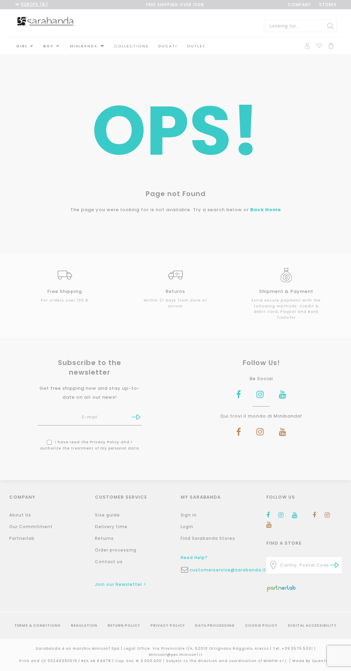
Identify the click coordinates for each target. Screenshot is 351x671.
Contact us (109, 562)
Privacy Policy (104, 442)
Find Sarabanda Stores (208, 538)
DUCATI (167, 46)
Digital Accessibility (312, 625)
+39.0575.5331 (298, 648)
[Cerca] (330, 26)
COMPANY (299, 5)
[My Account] (307, 44)
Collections (131, 46)
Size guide (107, 515)
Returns (104, 538)
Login (187, 527)
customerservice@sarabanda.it (223, 570)
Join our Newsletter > (120, 584)
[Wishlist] (319, 44)
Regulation (84, 625)
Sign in (189, 515)
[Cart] (331, 44)
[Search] (334, 565)
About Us (20, 515)
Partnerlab (22, 538)
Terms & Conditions (37, 625)
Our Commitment (31, 527)
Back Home (265, 209)
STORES (328, 5)
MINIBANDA (84, 46)
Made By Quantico (312, 660)
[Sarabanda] (45, 21)
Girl (21, 46)
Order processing (115, 550)
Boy (48, 46)
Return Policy (124, 625)
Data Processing (215, 625)
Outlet (196, 46)
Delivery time (111, 527)
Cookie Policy (261, 625)
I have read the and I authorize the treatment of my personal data (89, 445)
